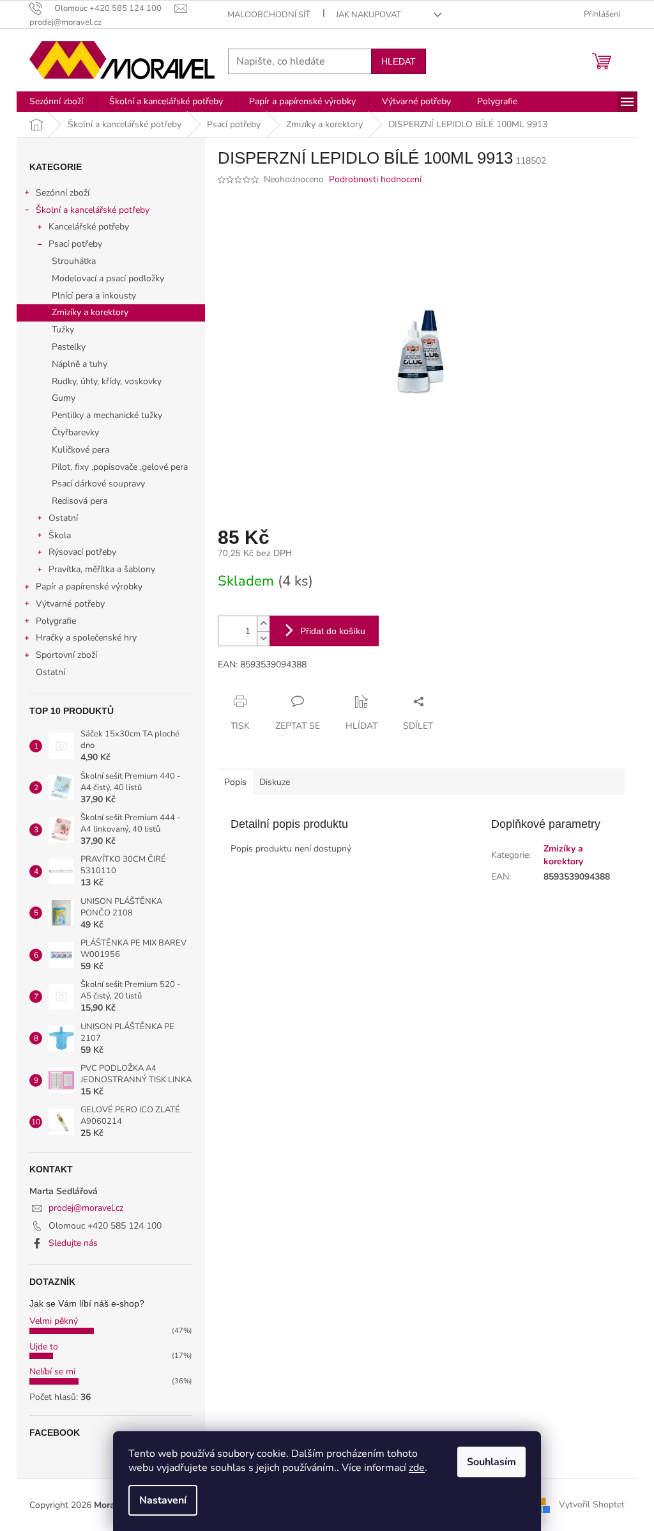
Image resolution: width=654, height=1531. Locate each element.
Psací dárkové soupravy (98, 484)
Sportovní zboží (66, 655)
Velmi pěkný (53, 1321)
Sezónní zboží (62, 193)
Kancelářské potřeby (89, 227)
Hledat (398, 61)
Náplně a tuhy (79, 364)
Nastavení (162, 1500)
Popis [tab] (235, 782)
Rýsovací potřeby (82, 552)
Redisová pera (79, 501)
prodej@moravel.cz (86, 1208)
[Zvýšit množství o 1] (263, 623)
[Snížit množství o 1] (263, 638)
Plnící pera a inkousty (94, 296)
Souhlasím (491, 1462)
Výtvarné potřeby (70, 604)
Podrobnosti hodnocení (375, 179)
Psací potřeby (75, 244)
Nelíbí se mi (52, 1371)
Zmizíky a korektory (90, 312)
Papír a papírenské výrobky (89, 586)
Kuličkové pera (80, 450)
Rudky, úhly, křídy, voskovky (107, 381)
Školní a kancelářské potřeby (92, 210)
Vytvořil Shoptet (592, 1504)
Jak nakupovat (368, 14)
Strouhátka (74, 261)
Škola (60, 535)
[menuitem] (56, 101)
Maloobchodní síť (268, 14)
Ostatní (63, 518)
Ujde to (43, 1347)
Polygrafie (56, 621)
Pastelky (69, 347)
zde (417, 1468)
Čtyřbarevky (75, 432)
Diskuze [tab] (274, 782)
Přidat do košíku (332, 631)
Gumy (63, 398)
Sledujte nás (73, 1243)
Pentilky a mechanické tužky (107, 415)
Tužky (63, 329)
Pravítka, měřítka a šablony (102, 569)
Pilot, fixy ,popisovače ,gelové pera (120, 467)
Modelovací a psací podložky (108, 278)
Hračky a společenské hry (86, 638)
